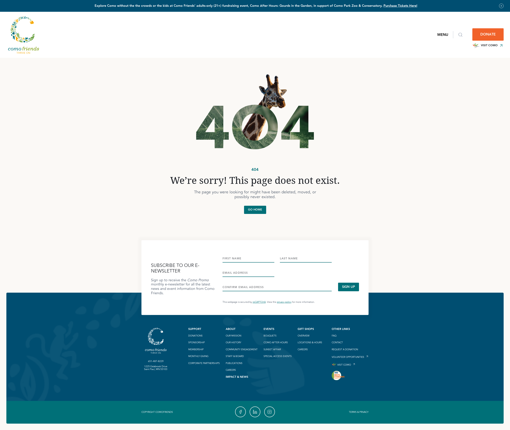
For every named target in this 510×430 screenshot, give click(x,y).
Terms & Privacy (359, 412)
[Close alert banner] (501, 6)
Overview (303, 336)
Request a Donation (345, 349)
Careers (231, 370)
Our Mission (233, 336)
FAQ (334, 336)
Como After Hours (276, 342)
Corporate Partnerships (204, 363)
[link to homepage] (23, 35)
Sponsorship (196, 342)
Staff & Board (235, 356)
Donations (195, 336)
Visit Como (489, 45)
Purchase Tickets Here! (400, 5)
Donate (488, 34)
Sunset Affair (272, 349)
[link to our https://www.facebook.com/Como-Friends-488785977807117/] (240, 411)
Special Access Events (278, 356)
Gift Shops (306, 329)
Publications (234, 363)
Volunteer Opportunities (348, 357)
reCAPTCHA (259, 302)
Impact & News (237, 377)
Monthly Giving (198, 356)
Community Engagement (242, 349)
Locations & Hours (310, 342)
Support (194, 329)
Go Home (255, 210)
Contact (337, 342)
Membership (196, 349)
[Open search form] (460, 34)
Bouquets (270, 336)
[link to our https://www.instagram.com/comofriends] (269, 411)
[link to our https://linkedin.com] (255, 411)
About (230, 329)
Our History (233, 342)
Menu (442, 35)
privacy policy (284, 302)
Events (269, 329)
